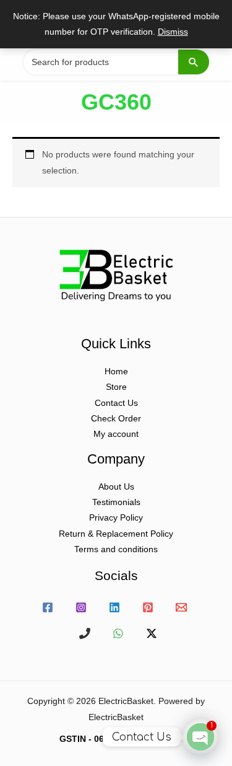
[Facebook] (48, 607)
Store (116, 387)
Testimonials (116, 502)
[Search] (193, 62)
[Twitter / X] (152, 633)
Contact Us (116, 403)
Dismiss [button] (173, 32)
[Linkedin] (114, 607)
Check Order (116, 418)
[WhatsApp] (118, 633)
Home (116, 371)
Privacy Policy (116, 517)
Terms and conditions (116, 549)
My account (116, 434)
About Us (116, 486)
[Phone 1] (85, 633)
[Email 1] (181, 607)
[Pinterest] (148, 607)
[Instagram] (81, 607)
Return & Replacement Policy (116, 534)
